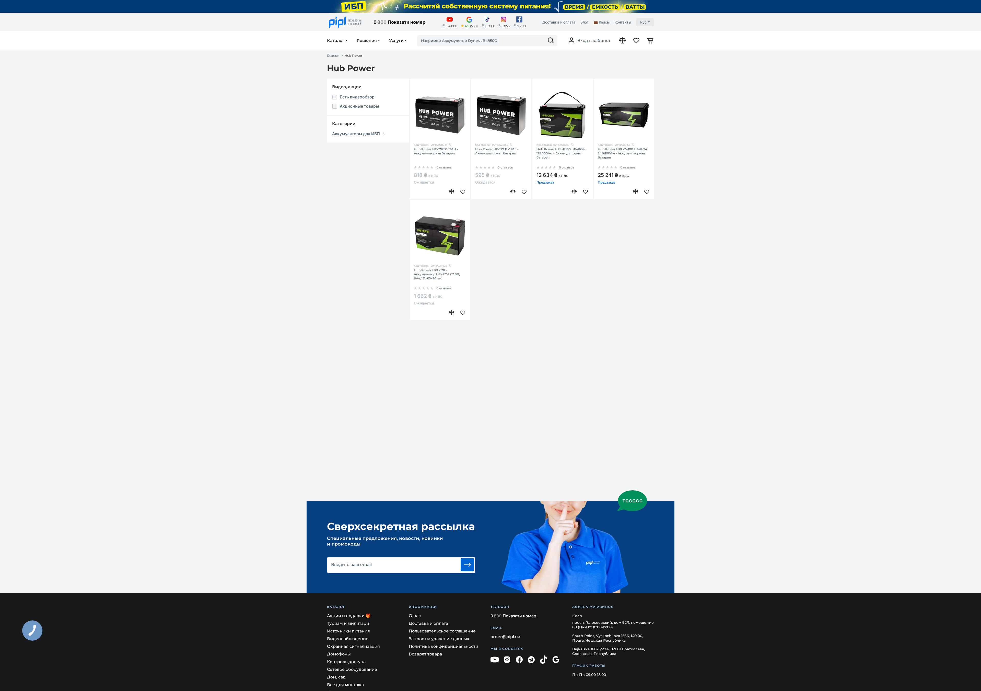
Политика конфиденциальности (443, 646)
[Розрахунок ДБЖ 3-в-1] (490, 6)
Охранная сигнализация (353, 646)
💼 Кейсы (601, 22)
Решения (367, 40)
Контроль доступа (346, 661)
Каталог (335, 40)
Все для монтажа (345, 684)
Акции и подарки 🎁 (349, 615)
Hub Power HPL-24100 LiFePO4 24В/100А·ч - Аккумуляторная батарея (622, 153)
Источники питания (348, 631)
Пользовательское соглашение (442, 631)
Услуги (396, 40)
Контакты (623, 22)
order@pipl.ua (505, 636)
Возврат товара (425, 654)
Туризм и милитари (348, 623)
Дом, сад (336, 677)
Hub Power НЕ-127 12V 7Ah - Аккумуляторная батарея (497, 151)
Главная (333, 56)
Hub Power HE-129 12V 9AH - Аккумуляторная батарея (436, 151)
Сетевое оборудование (352, 669)
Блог (584, 22)
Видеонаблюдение (347, 638)
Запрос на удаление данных (439, 638)
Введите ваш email (351, 565)
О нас (415, 615)
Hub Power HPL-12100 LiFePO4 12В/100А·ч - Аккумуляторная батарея (560, 153)
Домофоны (339, 654)
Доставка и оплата (558, 22)
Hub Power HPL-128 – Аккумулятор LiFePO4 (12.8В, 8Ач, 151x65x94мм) (437, 274)
